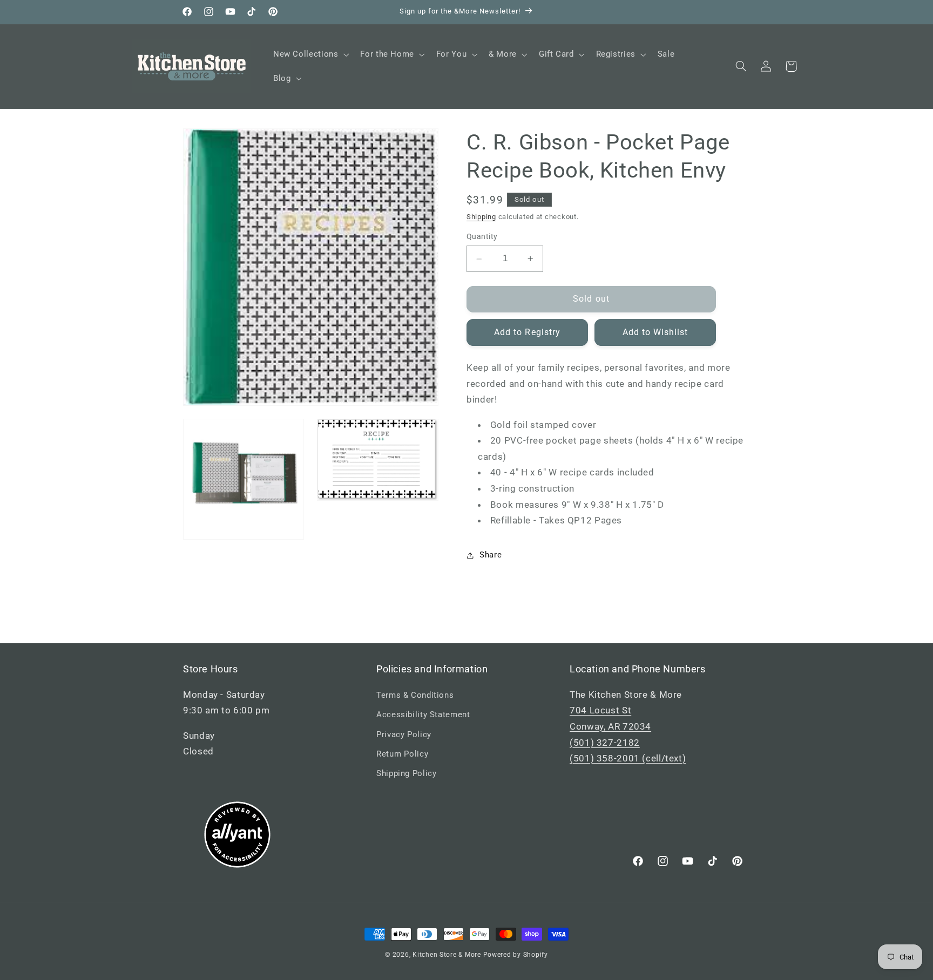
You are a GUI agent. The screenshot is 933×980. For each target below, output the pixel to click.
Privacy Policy (403, 734)
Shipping (481, 217)
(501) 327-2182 (605, 742)
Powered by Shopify (515, 954)
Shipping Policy (406, 773)
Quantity (481, 237)
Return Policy (402, 754)
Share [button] (490, 555)
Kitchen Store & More (447, 954)
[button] (309, 54)
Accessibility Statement (423, 714)
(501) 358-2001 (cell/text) (628, 758)
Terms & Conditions (415, 695)
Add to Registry (527, 332)
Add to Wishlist (655, 332)
